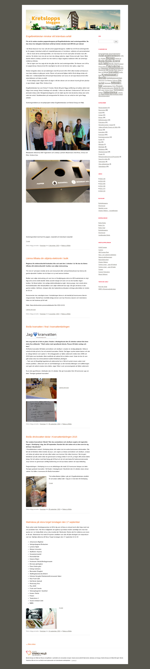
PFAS (114, 86)
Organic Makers (103, 262)
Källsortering (101, 80)
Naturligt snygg (102, 208)
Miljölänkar (101, 149)
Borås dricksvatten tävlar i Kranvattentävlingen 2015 (51, 437)
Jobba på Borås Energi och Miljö (108, 127)
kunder (100, 139)
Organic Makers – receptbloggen (108, 210)
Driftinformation (102, 120)
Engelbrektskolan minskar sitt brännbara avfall (48, 36)
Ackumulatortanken (114, 53)
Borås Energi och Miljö (109, 62)
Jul (102, 72)
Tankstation (118, 90)
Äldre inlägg (31, 644)
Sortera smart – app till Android (107, 264)
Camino (100, 250)
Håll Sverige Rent (111, 70)
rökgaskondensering (107, 88)
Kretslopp (43, 245)
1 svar (28, 241)
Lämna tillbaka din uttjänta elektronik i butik (47, 258)
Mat (99, 142)
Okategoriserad (102, 152)
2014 (102, 181)
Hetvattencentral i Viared (105, 125)
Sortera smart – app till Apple (107, 267)
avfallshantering (112, 55)
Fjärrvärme (113, 66)
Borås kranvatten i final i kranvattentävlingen (47, 326)
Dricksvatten (102, 66)
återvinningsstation (104, 96)
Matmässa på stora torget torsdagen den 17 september (53, 522)
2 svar (61, 608)
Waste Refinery (103, 274)
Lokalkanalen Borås (104, 235)
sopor (102, 90)
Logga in (74, 660)
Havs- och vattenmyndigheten (107, 255)
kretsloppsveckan (114, 78)
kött (106, 80)
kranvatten (114, 72)
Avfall (101, 55)
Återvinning (105, 94)
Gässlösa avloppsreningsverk (112, 68)
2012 (102, 186)
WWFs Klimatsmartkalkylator (107, 289)
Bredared (120, 64)
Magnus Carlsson (112, 80)
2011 (102, 188)
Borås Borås (102, 223)
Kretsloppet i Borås (108, 76)
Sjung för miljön (103, 159)
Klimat (100, 130)
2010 (102, 191)
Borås (101, 61)
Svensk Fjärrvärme (104, 272)
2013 (102, 183)
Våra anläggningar (103, 164)
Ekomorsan (101, 206)
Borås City (101, 225)
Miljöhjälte (108, 83)
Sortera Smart (109, 90)
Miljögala (101, 144)
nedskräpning (107, 86)
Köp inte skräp (102, 286)
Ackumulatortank (103, 53)
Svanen (100, 269)
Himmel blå (101, 70)
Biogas (110, 58)
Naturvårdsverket (103, 259)
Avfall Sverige (102, 247)
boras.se (118, 58)
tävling (100, 92)
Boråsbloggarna (103, 203)
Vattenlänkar (110, 92)
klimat (106, 72)
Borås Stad (113, 64)
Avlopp (103, 58)
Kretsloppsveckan (103, 137)
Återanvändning (103, 107)
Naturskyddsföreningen (105, 257)
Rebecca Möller (65, 245)
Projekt (100, 154)
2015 (102, 179)
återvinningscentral (116, 94)
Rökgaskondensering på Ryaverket (108, 156)
